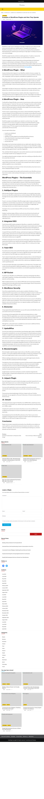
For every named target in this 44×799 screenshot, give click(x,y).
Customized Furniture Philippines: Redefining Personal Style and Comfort (16, 550)
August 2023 (4, 592)
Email (24, 511)
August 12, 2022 (8, 19)
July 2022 (4, 622)
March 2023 (4, 603)
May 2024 (4, 581)
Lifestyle (4, 655)
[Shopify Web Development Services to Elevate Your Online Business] (32, 450)
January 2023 (5, 608)
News (3, 657)
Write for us (25, 736)
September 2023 (5, 590)
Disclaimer (13, 736)
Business (4, 639)
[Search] (42, 9)
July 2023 (4, 594)
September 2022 (5, 617)
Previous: (11, 436)
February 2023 (5, 606)
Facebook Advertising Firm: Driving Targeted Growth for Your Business (16, 553)
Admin (4, 19)
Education (4, 641)
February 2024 (5, 585)
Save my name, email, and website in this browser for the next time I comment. (19, 521)
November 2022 (5, 612)
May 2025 (4, 578)
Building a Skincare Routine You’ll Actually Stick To (12, 542)
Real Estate (4, 659)
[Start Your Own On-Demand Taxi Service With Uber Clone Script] (11, 471)
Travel (3, 666)
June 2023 (4, 596)
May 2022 (4, 626)
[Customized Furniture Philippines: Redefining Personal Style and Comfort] (11, 699)
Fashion (3, 643)
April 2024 (4, 583)
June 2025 (4, 576)
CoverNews (28, 740)
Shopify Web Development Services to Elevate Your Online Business (15, 557)
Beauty (3, 636)
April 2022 (4, 628)
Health (3, 652)
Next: (34, 436)
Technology (4, 15)
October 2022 (5, 615)
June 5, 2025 (8, 461)
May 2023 (4, 599)
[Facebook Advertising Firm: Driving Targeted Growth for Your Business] (32, 699)
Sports (3, 662)
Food (3, 646)
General (30, 455)
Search (3, 529)
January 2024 (5, 587)
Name (3, 511)
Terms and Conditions (5, 736)
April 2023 (4, 601)
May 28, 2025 (29, 461)
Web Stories (31, 736)
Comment (4, 495)
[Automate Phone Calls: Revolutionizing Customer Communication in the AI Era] (11, 450)
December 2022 (5, 610)
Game (3, 648)
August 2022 (4, 619)
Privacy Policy (19, 736)
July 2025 (4, 574)
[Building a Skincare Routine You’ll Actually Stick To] (11, 679)
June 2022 (4, 624)
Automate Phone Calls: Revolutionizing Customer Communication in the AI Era (17, 546)
